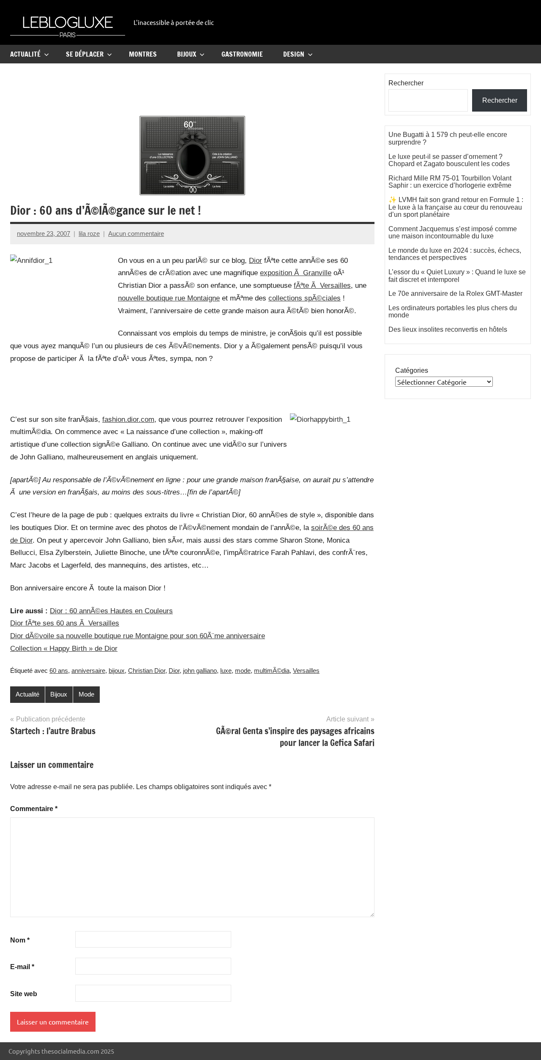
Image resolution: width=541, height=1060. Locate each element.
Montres (143, 54)
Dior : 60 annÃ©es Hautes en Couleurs (111, 611)
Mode (86, 694)
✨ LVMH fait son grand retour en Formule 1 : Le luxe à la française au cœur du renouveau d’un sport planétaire (455, 207)
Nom (20, 940)
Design (293, 54)
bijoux (117, 670)
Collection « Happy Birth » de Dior (63, 649)
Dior (255, 261)
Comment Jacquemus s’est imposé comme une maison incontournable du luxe (452, 232)
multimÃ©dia (272, 670)
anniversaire (88, 670)
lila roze (89, 233)
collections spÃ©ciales (304, 298)
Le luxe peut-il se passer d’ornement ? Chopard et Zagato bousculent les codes (449, 160)
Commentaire (33, 808)
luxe (226, 670)
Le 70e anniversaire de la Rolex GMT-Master (455, 293)
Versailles (306, 670)
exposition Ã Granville (295, 273)
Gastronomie (242, 54)
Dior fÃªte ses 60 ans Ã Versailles (64, 623)
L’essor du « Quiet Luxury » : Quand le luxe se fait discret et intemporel (457, 275)
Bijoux (186, 54)
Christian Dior (146, 670)
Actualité (25, 54)
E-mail (22, 966)
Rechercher (406, 83)
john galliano (200, 670)
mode (243, 670)
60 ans (58, 670)
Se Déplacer (85, 54)
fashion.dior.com (128, 419)
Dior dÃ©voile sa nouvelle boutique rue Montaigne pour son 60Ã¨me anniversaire (137, 636)
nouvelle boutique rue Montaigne (169, 298)
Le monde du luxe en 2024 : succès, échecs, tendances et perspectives (454, 254)
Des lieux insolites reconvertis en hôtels (447, 329)
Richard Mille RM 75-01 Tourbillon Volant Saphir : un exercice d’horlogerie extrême (449, 182)
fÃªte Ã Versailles (322, 285)
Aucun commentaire (136, 233)
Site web (23, 993)
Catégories (411, 370)
